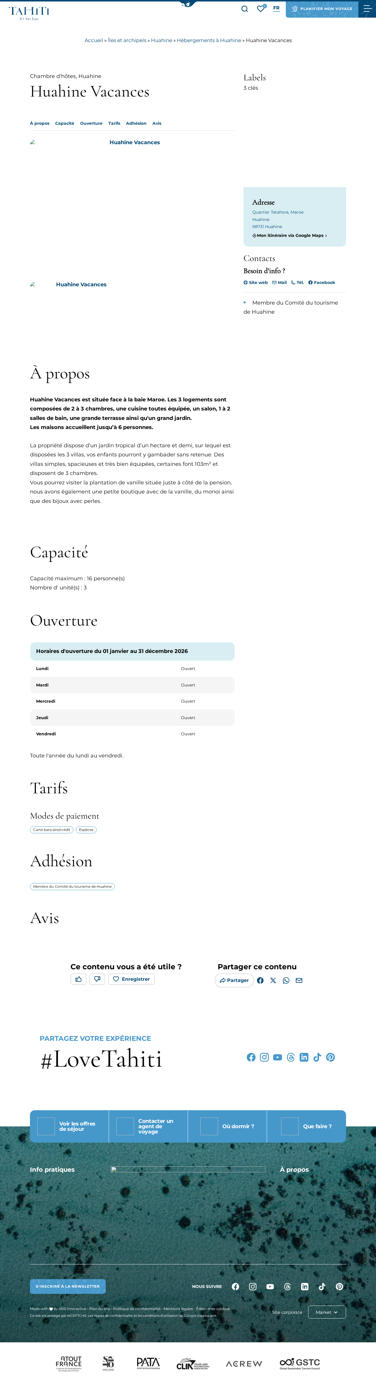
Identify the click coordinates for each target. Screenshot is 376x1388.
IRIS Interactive (72, 1308)
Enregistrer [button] (136, 979)
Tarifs (114, 123)
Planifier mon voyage (326, 8)
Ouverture (91, 123)
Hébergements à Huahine (209, 40)
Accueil (94, 40)
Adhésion (136, 123)
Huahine (161, 40)
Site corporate (287, 1312)
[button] (188, 4)
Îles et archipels (127, 40)
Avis (156, 123)
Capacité (64, 123)
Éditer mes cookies (213, 1308)
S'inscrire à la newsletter (68, 1286)
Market (324, 1312)
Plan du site (99, 1308)
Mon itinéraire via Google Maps (290, 235)
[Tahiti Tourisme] (29, 13)
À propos (39, 123)
